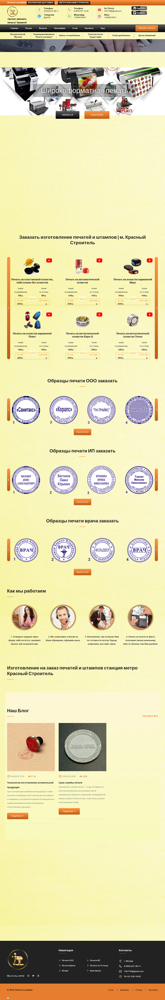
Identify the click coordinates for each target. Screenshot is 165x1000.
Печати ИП (95, 960)
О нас (75, 28)
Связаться (67, 115)
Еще (103, 28)
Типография (59, 28)
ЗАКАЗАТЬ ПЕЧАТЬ (32, 266)
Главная (14, 28)
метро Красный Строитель (74, 3)
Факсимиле (95, 971)
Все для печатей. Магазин (18, 35)
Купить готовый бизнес (69, 35)
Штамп (65, 971)
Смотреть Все (150, 716)
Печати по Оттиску (99, 965)
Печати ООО (68, 960)
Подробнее (97, 115)
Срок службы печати (70, 782)
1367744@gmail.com (133, 971)
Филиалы (124, 990)
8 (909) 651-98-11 (132, 966)
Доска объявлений (147, 35)
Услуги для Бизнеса (121, 35)
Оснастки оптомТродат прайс (95, 35)
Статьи (138, 990)
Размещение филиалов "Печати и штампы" (43, 35)
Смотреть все (82, 432)
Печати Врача (68, 965)
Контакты (89, 28)
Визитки (43, 28)
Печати (28, 28)
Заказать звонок (146, 28)
